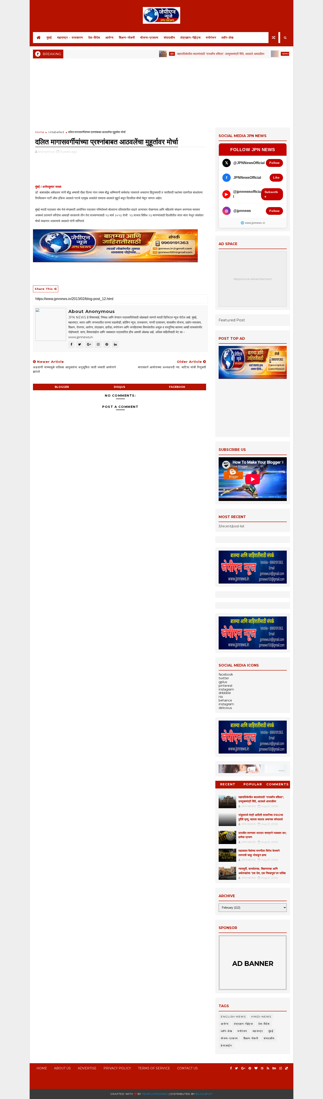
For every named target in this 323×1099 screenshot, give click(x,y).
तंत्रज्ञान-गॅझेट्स (190, 38)
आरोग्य (109, 38)
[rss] (268, 1068)
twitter (224, 678)
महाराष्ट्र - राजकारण (70, 38)
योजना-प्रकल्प (149, 38)
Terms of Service (154, 1068)
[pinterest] (249, 1068)
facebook (177, 387)
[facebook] (231, 1068)
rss (221, 697)
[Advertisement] (161, 92)
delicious (225, 708)
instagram (226, 689)
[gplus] (243, 1068)
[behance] (274, 1068)
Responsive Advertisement (253, 279)
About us (62, 1068)
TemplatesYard (155, 1093)
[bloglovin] (256, 1068)
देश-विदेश (94, 38)
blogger (62, 387)
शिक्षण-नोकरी (127, 38)
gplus (223, 682)
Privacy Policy (117, 1068)
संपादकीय (169, 38)
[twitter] (236, 1068)
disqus (119, 387)
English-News (233, 1016)
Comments (277, 784)
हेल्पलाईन (226, 1045)
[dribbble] (262, 1068)
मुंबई (49, 38)
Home (39, 132)
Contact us (187, 1068)
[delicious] (286, 1068)
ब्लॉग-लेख (227, 38)
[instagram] (280, 1068)
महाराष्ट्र (265, 53)
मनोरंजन (211, 38)
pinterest (225, 686)
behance (225, 700)
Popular (252, 784)
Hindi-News (261, 1016)
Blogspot (204, 1093)
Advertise (87, 1068)
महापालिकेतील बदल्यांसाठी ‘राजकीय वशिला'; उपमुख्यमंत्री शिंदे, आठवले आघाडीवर (200, 54)
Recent (228, 784)
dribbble (225, 693)
